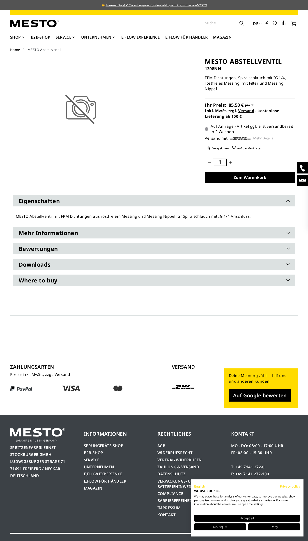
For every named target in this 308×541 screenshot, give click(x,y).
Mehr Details (263, 138)
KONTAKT (166, 514)
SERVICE (91, 459)
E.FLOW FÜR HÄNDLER (105, 481)
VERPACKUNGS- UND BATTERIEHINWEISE (177, 484)
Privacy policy (290, 486)
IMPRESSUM (169, 507)
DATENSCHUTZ (171, 473)
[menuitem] (17, 37)
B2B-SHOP (93, 452)
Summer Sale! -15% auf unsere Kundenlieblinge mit (156, 5)
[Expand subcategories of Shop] (23, 37)
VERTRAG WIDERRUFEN (179, 459)
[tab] (154, 200)
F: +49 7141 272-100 (250, 473)
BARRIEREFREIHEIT (175, 500)
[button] (266, 23)
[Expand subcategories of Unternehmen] (113, 37)
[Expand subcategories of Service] (73, 37)
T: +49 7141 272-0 (248, 466)
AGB (161, 445)
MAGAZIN (93, 488)
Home (15, 49)
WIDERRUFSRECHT (175, 452)
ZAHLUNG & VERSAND (178, 466)
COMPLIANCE (170, 493)
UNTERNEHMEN (99, 466)
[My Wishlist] (275, 23)
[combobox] (224, 23)
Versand (246, 110)
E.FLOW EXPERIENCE (103, 473)
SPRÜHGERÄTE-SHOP (104, 445)
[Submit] (241, 23)
